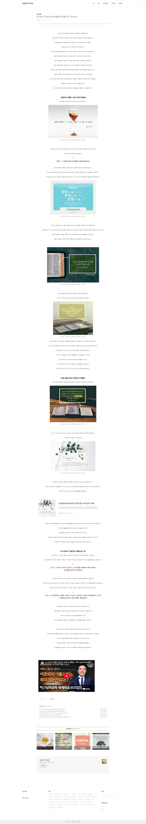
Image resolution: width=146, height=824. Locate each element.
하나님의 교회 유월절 (54, 797)
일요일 (50, 799)
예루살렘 (51, 802)
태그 (99, 3)
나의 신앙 (41, 706)
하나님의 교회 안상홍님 (61, 802)
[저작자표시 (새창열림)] (56, 699)
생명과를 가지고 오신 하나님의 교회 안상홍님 (49, 715)
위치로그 (114, 3)
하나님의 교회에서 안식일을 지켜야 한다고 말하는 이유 (51, 709)
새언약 (74, 799)
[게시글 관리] (46, 699)
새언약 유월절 (67, 799)
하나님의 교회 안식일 (86, 802)
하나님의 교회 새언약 (74, 802)
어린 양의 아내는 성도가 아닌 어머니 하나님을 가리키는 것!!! (52, 713)
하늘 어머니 (81, 799)
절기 (85, 794)
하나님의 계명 (58, 799)
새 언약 (80, 797)
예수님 (95, 797)
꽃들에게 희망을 (27, 3)
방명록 (120, 3)
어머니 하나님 (52, 804)
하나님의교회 (52, 807)
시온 (93, 799)
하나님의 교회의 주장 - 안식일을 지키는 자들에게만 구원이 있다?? (54, 716)
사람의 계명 (61, 804)
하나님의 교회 (90, 804)
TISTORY (73, 821)
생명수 (67, 804)
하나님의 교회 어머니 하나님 (56, 794)
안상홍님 (90, 794)
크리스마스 (67, 794)
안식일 (79, 794)
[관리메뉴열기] (143, 3)
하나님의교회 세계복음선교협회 (69, 797)
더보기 (50, 809)
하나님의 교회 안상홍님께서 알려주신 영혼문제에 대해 (51, 711)
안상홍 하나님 (88, 797)
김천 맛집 (82, 804)
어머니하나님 (75, 804)
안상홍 (87, 799)
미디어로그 (105, 3)
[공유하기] (44, 699)
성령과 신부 (60, 807)
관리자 (78, 821)
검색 (122, 795)
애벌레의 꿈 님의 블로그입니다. (47, 762)
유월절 (74, 794)
